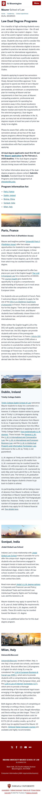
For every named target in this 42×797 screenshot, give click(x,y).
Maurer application (13, 156)
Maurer (12, 10)
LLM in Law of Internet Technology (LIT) (20, 684)
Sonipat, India (9, 203)
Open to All (26, 790)
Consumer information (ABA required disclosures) (19, 773)
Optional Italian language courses (22, 727)
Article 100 (36, 336)
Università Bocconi (9, 661)
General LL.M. (30, 434)
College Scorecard (16, 790)
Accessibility (5, 790)
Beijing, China (9, 199)
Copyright (7, 793)
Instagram (21, 747)
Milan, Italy (8, 207)
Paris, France (9, 191)
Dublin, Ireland (10, 195)
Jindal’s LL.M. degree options (28, 584)
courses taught (11, 279)
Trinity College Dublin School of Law (16, 403)
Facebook (16, 747)
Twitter (12, 747)
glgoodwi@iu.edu (8, 182)
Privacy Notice (35, 790)
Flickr (30, 747)
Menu (36, 3)
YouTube (25, 747)
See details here (11, 509)
